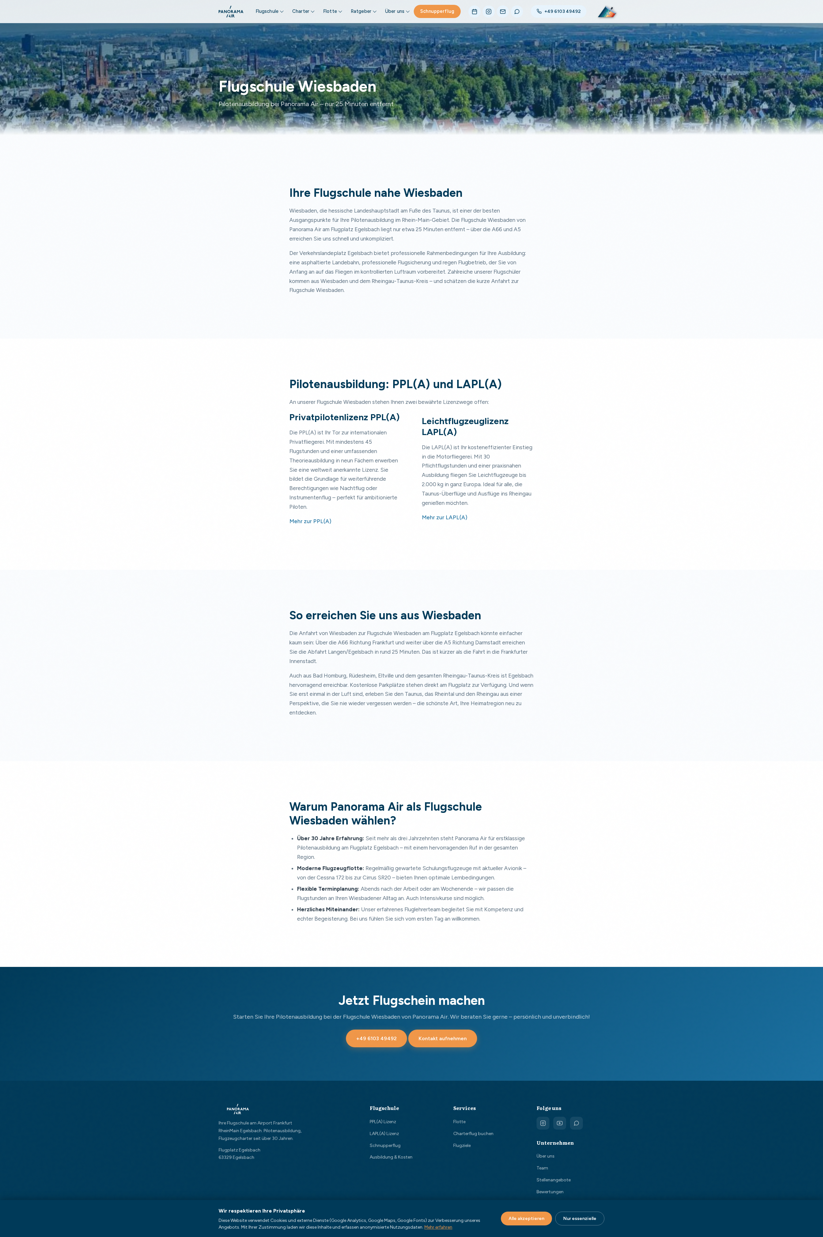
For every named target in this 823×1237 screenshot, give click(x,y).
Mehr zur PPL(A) (310, 521)
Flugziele (462, 1145)
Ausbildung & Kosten (391, 1157)
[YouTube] (559, 1123)
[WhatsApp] (517, 11)
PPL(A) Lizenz (383, 1121)
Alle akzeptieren (526, 1218)
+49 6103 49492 (562, 11)
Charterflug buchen (473, 1133)
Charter (300, 11)
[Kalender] (474, 11)
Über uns (394, 11)
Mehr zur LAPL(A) (444, 517)
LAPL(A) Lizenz (384, 1133)
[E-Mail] (503, 11)
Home (224, 138)
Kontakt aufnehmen (443, 1038)
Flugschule (267, 11)
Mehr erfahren (438, 1227)
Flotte (330, 11)
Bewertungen (550, 1192)
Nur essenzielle (579, 1218)
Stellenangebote (554, 1180)
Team (542, 1168)
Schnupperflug (437, 11)
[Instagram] (489, 11)
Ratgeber (361, 11)
